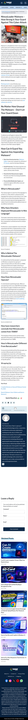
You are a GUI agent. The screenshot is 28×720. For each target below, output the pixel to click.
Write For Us (11, 676)
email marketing (20, 298)
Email (5, 522)
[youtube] (17, 680)
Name (5, 515)
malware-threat (5, 75)
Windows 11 (19, 7)
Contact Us (13, 673)
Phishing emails (5, 84)
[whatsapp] (21, 680)
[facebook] (3, 403)
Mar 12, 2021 (9, 410)
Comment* (6, 509)
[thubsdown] (21, 398)
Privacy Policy (21, 673)
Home (3, 11)
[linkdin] (8, 403)
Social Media (5, 7)
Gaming (12, 7)
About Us (6, 673)
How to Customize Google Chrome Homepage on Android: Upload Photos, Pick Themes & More (13, 610)
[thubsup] (18, 398)
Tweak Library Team (21, 410)
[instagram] (10, 680)
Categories (18, 676)
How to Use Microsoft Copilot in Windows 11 (13, 635)
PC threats (6, 163)
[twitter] (5, 403)
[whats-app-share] (11, 403)
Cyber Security (7, 11)
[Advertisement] (14, 483)
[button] (21, 2)
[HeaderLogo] (8, 3)
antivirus (9, 102)
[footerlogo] (14, 669)
